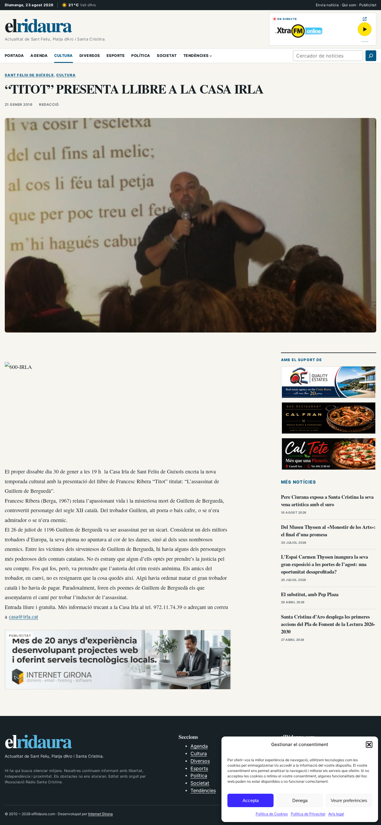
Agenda (199, 746)
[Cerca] (371, 55)
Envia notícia (327, 5)
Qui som (349, 5)
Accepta (251, 800)
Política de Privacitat (308, 814)
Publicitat (367, 5)
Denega (299, 800)
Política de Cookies (272, 814)
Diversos (200, 761)
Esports (199, 768)
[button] (369, 745)
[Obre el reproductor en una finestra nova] (364, 19)
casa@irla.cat (23, 616)
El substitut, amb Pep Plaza (309, 594)
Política (198, 776)
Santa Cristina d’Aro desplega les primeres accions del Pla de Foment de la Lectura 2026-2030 (328, 624)
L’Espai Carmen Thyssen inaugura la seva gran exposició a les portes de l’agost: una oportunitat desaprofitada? (324, 564)
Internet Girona (100, 814)
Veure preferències (349, 800)
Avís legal (336, 814)
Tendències (203, 790)
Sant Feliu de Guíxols (29, 75)
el (38, 24)
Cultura (66, 75)
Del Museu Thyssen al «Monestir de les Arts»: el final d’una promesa (328, 530)
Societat (199, 783)
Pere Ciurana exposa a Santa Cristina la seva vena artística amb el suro (327, 500)
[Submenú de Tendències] (210, 55)
